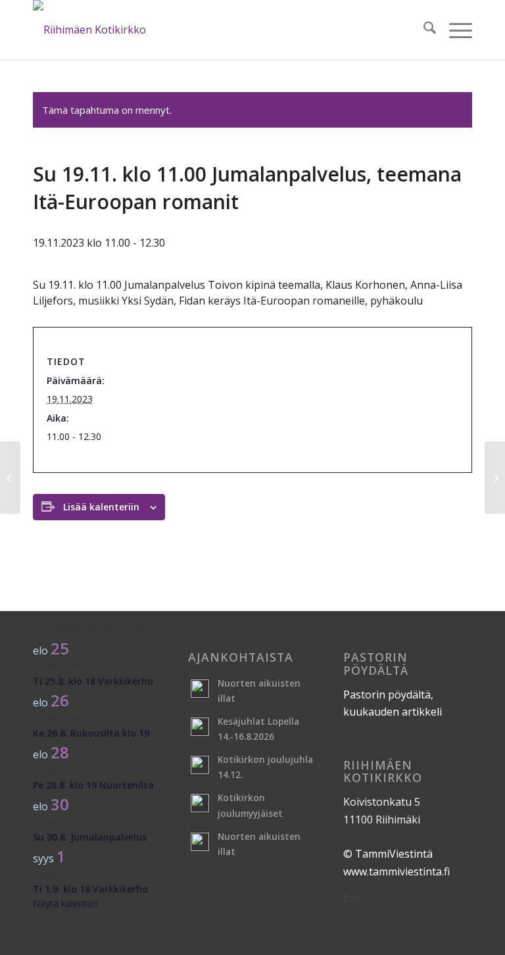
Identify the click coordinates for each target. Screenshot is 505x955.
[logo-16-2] (89, 29)
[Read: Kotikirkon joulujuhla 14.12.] (200, 765)
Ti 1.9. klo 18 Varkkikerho (90, 889)
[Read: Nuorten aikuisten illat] (200, 688)
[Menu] (454, 29)
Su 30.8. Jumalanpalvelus (90, 837)
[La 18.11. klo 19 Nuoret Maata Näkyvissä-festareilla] (10, 477)
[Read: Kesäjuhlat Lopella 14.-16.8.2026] (200, 727)
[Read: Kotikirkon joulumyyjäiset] (200, 803)
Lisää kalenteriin (101, 507)
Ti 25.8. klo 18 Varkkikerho (93, 681)
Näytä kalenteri (65, 903)
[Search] (423, 29)
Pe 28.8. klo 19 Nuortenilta (93, 785)
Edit (352, 898)
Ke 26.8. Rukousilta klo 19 (91, 733)
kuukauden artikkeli (392, 711)
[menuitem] (423, 29)
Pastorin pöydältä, (388, 694)
